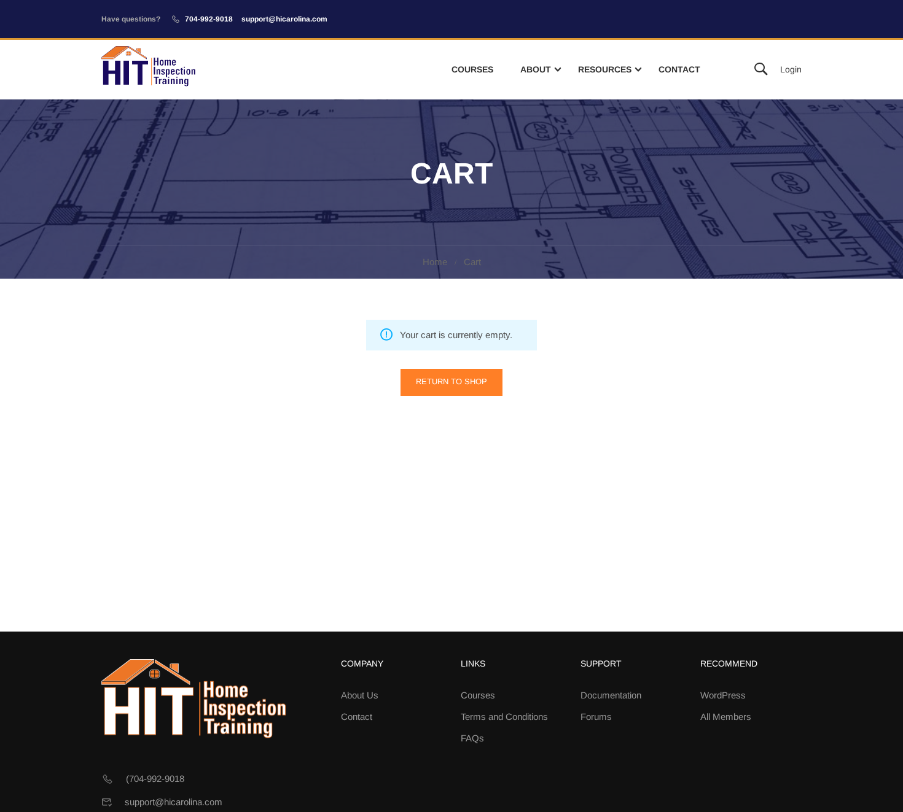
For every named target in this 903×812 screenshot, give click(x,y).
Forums (596, 716)
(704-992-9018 (155, 778)
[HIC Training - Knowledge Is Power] (148, 69)
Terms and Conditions (504, 716)
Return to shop (451, 381)
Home (435, 262)
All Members (725, 716)
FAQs (472, 738)
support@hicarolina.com (284, 19)
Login (791, 69)
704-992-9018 (209, 19)
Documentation (610, 695)
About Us (359, 695)
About (535, 69)
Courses (472, 69)
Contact (679, 69)
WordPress (723, 695)
